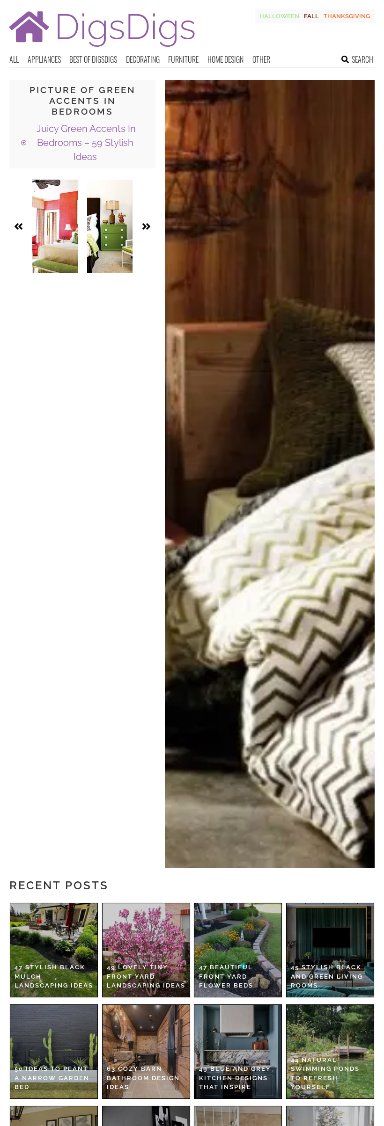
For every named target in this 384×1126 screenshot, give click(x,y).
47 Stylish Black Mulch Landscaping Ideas (54, 976)
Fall (311, 16)
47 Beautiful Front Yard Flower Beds (226, 976)
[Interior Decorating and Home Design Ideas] (102, 48)
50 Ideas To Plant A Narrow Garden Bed (52, 1077)
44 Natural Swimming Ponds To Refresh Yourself (325, 1073)
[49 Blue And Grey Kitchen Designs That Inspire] (237, 1051)
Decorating (143, 59)
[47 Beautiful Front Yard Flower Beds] (237, 950)
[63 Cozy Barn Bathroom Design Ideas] (146, 1051)
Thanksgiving (347, 16)
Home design (225, 59)
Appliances (44, 59)
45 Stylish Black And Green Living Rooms (327, 976)
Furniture (183, 59)
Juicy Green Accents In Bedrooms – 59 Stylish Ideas (85, 142)
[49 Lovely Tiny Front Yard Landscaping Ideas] (146, 950)
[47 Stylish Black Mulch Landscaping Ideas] (53, 950)
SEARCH (362, 59)
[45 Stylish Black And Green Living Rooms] (330, 950)
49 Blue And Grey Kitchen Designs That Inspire (235, 1077)
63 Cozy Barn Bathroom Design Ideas (143, 1077)
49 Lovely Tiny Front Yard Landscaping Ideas (146, 976)
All (14, 59)
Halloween (279, 16)
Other (261, 59)
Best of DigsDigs (93, 59)
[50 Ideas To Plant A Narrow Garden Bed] (53, 1051)
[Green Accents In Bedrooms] (55, 226)
